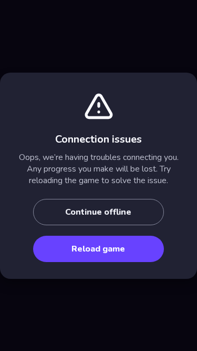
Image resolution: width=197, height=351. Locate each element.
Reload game (98, 249)
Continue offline (98, 212)
